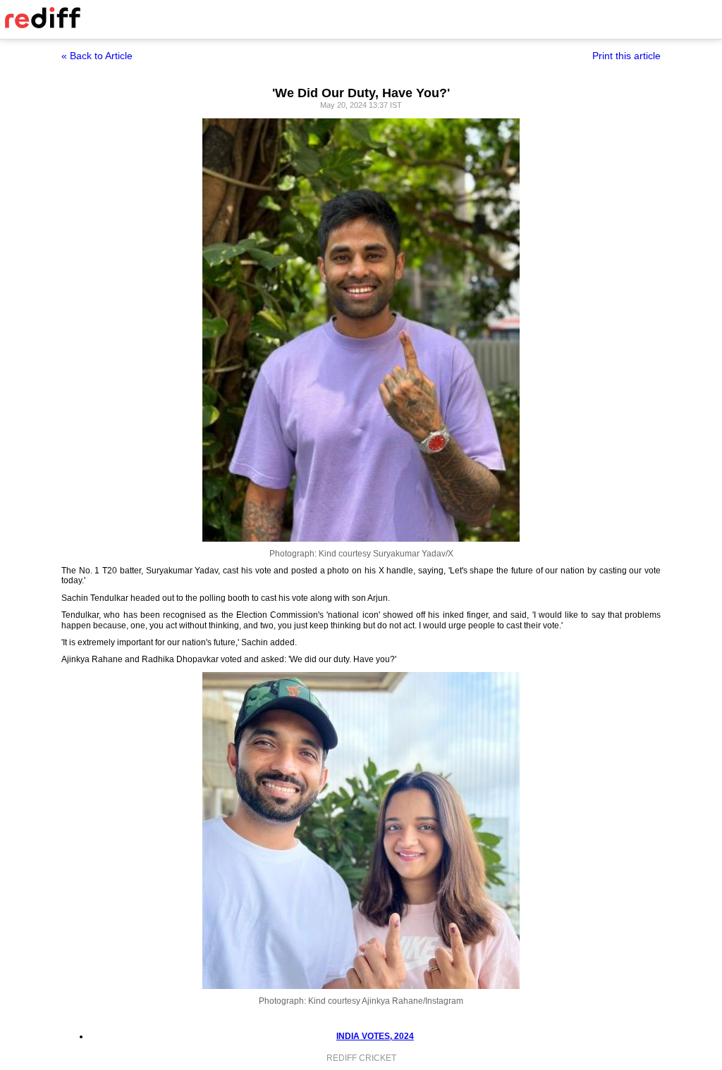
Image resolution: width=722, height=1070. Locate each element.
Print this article (626, 55)
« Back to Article (97, 55)
